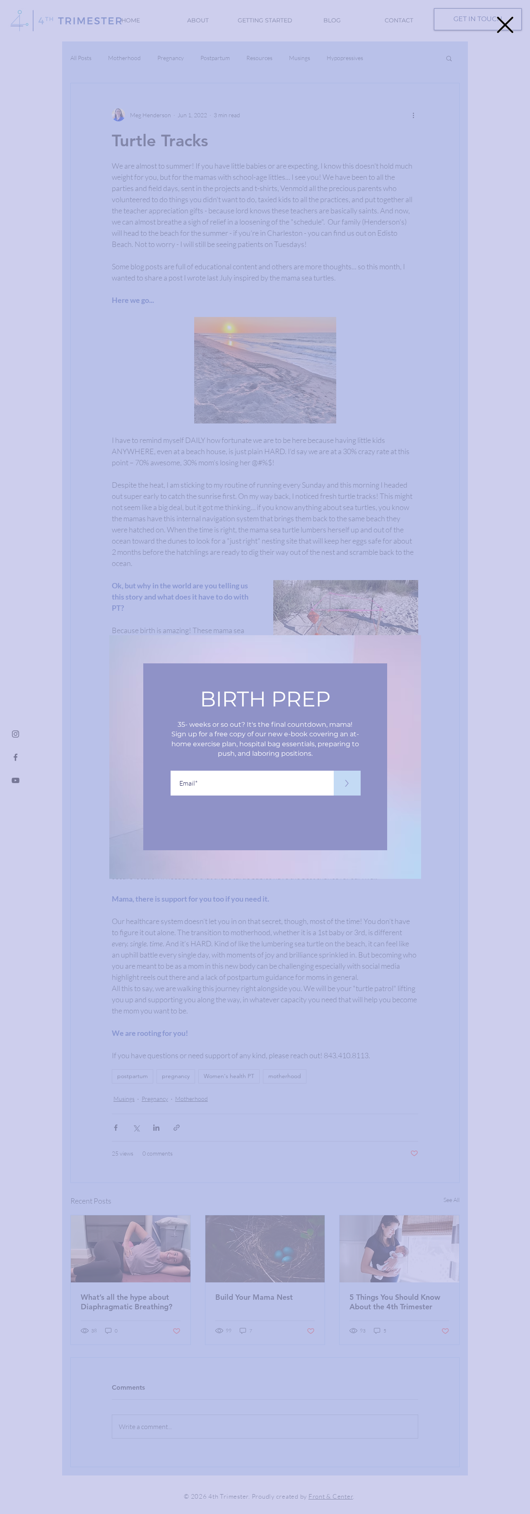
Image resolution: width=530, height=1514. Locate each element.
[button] (505, 25)
